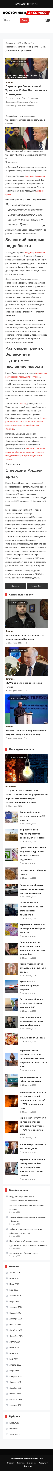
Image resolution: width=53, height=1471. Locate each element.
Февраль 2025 (16, 1376)
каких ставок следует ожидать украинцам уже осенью (33, 967)
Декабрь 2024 (16, 1388)
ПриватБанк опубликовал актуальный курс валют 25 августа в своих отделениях (29, 1243)
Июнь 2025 (14, 1353)
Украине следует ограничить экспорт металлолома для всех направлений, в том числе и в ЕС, (33, 1058)
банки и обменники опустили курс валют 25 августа (32, 816)
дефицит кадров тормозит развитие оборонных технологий (32, 833)
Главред (22, 403)
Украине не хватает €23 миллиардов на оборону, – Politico (33, 928)
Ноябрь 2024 (15, 1394)
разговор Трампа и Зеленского (19, 106)
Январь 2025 (15, 1382)
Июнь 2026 (14, 1284)
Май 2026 (14, 1290)
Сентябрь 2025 (16, 1336)
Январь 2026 (15, 1313)
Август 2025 (15, 1342)
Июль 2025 (14, 1348)
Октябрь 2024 (16, 1399)
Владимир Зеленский (35, 176)
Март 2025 (14, 1371)
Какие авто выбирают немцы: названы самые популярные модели (32, 889)
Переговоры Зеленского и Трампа (21, 102)
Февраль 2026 (16, 1307)
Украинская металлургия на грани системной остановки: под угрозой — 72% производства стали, (33, 1100)
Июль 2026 (14, 1278)
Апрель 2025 (15, 1365)
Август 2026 (15, 1273)
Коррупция (14, 1423)
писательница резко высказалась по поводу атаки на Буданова (32, 1021)
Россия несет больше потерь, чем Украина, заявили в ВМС (31, 1003)
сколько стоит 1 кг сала (32, 1037)
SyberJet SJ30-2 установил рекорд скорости (29, 985)
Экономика (10, 786)
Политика (10, 82)
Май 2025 (14, 1359)
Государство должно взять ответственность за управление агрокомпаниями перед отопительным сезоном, (27, 1202)
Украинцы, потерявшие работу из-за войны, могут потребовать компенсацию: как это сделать (32, 1167)
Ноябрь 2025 (15, 1324)
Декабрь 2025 (16, 1319)
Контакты (28, 1466)
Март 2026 (14, 1301)
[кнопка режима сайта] (47, 20)
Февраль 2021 (16, 1405)
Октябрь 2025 (16, 1330)
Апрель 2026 (15, 1296)
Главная (10, 1463)
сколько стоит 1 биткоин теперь (24, 1253)
